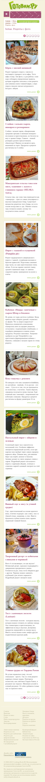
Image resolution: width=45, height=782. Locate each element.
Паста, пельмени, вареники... (28, 714)
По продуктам (9, 742)
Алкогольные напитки (11, 730)
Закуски (6, 721)
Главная (7, 21)
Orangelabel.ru (9, 755)
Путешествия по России (30, 740)
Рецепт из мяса (9, 715)
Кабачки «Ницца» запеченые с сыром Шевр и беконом (20, 311)
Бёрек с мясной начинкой (18, 67)
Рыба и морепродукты (12, 719)
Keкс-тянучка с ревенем (17, 378)
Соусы (24, 723)
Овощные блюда (28, 711)
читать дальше (31, 92)
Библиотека (26, 732)
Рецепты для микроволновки (9, 737)
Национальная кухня (11, 740)
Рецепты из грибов (29, 721)
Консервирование (10, 723)
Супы (6, 717)
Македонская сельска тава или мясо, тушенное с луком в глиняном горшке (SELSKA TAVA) (21, 188)
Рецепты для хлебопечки (12, 734)
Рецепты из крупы (28, 719)
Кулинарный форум (29, 730)
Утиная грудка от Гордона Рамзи (22, 670)
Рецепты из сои (9, 732)
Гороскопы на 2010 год (30, 738)
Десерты (25, 717)
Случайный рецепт (10, 744)
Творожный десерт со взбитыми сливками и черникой (21, 558)
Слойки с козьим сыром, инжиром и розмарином (17, 125)
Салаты (6, 711)
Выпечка (7, 713)
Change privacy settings (23, 757)
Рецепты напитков (28, 725)
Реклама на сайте (28, 736)
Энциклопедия (27, 734)
